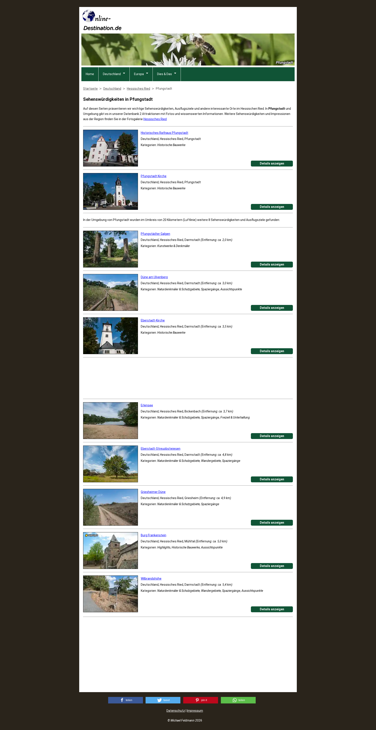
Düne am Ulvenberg (154, 277)
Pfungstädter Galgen (155, 233)
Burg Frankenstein (153, 535)
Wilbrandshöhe (151, 578)
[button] (125, 700)
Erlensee (147, 405)
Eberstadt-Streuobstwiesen (160, 448)
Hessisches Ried (155, 119)
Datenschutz (175, 710)
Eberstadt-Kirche (153, 320)
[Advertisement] (215, 20)
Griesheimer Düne (153, 492)
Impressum (195, 710)
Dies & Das (164, 74)
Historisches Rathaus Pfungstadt (164, 133)
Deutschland (112, 74)
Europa (139, 74)
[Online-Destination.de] (102, 29)
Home (90, 74)
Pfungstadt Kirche (153, 176)
